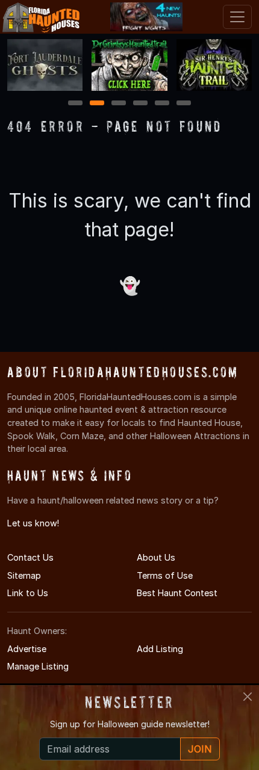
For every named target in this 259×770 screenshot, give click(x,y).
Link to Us (27, 593)
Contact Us (30, 557)
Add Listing (160, 649)
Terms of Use (165, 575)
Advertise (26, 649)
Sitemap (24, 575)
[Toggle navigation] (237, 17)
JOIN (200, 749)
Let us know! (33, 523)
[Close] (247, 696)
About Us (156, 557)
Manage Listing (38, 666)
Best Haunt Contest (177, 593)
